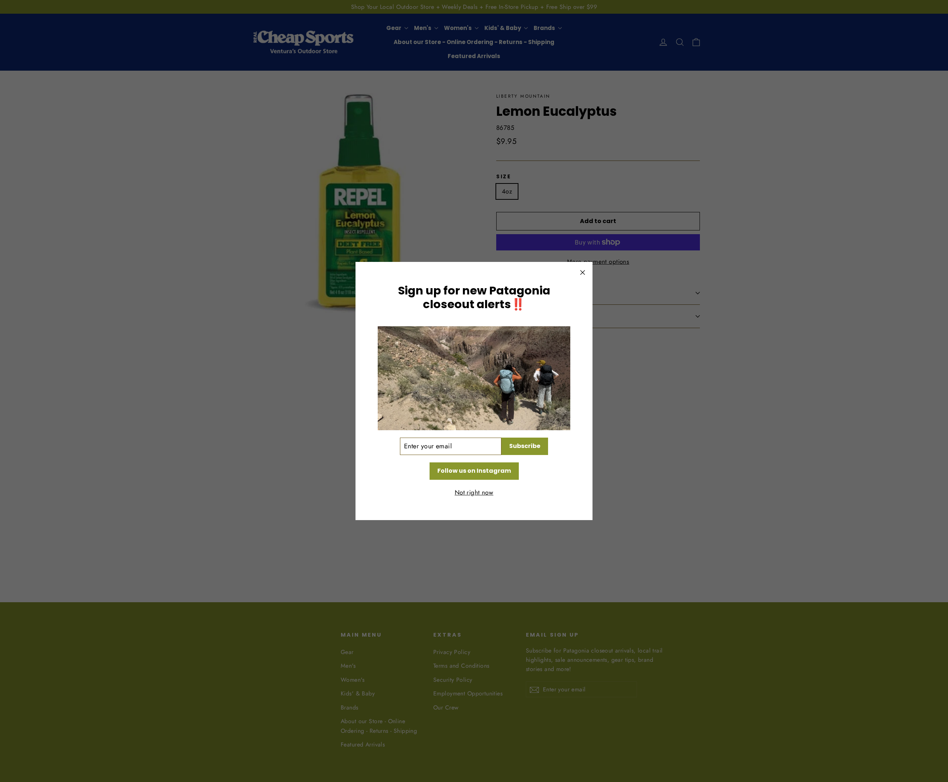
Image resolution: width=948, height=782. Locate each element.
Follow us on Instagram (474, 470)
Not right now (474, 492)
